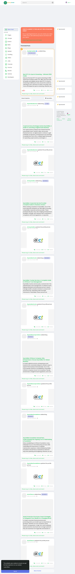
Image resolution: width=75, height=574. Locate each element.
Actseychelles (31, 181)
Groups (10, 38)
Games (10, 74)
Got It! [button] (15, 571)
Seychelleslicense (32, 103)
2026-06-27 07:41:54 (31, 228)
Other (47, 103)
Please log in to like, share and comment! (33, 93)
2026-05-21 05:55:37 (31, 54)
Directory (69, 120)
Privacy (69, 118)
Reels (9, 45)
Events (9, 41)
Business (45, 181)
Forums (10, 67)
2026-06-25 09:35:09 (31, 386)
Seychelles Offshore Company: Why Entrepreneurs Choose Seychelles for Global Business (36, 359)
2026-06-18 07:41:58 (31, 496)
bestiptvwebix (31, 51)
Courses (10, 64)
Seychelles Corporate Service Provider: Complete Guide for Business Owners (35, 204)
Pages (9, 35)
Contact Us (59, 120)
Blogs (9, 48)
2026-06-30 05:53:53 (31, 105)
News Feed (11, 29)
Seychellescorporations (34, 335)
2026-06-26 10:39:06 (31, 305)
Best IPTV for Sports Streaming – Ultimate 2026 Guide (37, 75)
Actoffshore (30, 494)
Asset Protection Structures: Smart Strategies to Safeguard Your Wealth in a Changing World (37, 517)
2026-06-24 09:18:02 (31, 466)
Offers (9, 57)
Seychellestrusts (32, 258)
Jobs (9, 61)
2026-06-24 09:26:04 (31, 418)
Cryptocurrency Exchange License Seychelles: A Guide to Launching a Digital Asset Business (37, 126)
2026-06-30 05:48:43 (31, 151)
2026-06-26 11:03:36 (31, 259)
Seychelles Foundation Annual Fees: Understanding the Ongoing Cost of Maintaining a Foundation (37, 439)
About (58, 118)
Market (10, 51)
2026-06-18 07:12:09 (31, 542)
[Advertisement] (37, 15)
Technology (31, 53)
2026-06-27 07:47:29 (31, 182)
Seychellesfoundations (33, 414)
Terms (63, 118)
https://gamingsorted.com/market (32, 40)
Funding (10, 54)
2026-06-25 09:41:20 (31, 338)
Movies (10, 70)
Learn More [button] (7, 567)
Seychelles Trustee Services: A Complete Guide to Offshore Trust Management (37, 281)
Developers (11, 77)
